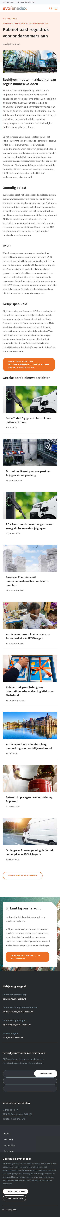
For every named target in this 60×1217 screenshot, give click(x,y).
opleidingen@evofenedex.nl (17, 1024)
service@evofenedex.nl (14, 998)
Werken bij (8, 1139)
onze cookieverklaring (43, 1177)
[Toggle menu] (56, 8)
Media (6, 1133)
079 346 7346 (8, 2)
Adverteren (9, 1151)
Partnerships (9, 1145)
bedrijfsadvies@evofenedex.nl (18, 1011)
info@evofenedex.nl (25, 2)
